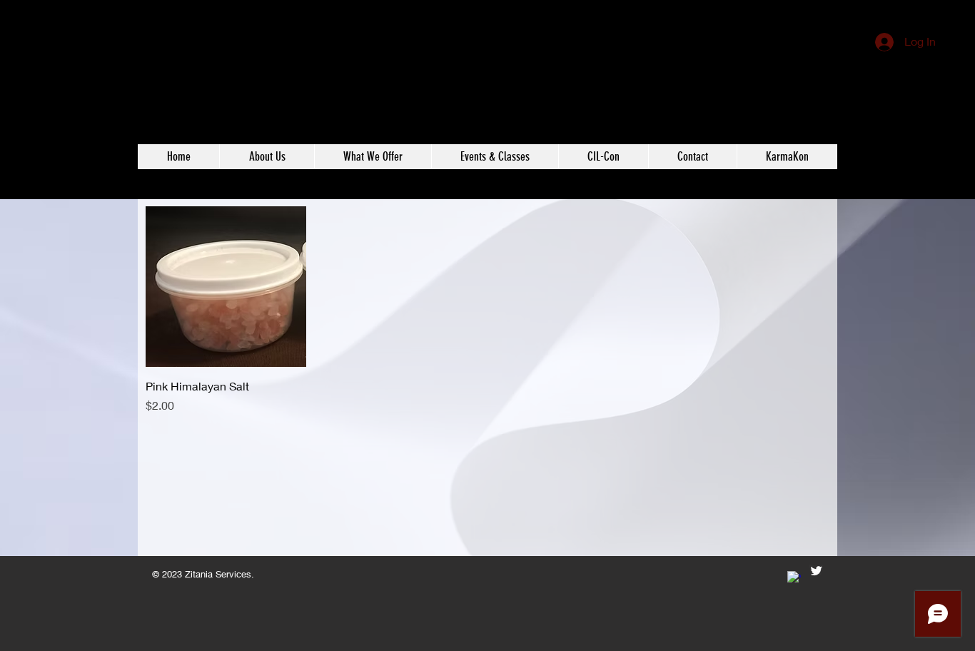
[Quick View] (226, 286)
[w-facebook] (794, 578)
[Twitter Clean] (816, 570)
